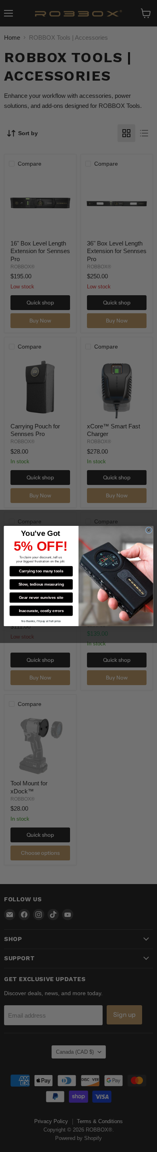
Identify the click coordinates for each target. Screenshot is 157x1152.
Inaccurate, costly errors (41, 610)
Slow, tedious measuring (41, 584)
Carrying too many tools (41, 571)
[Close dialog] (148, 530)
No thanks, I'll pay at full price (41, 621)
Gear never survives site (41, 598)
